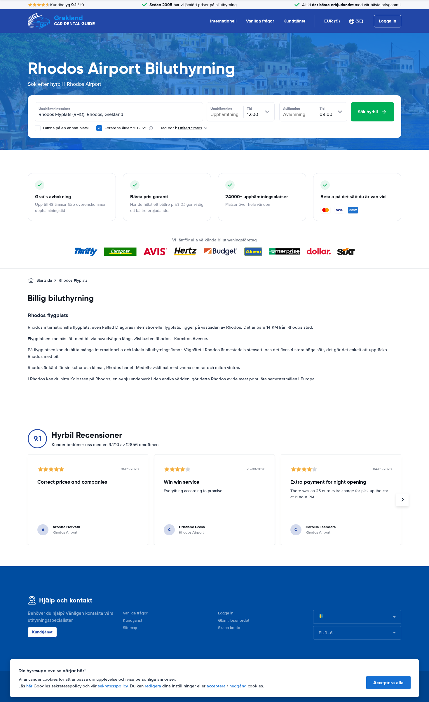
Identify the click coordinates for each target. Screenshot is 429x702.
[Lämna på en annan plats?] (38, 128)
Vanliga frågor (260, 21)
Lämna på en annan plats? (65, 128)
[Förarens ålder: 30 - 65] (99, 128)
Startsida (44, 280)
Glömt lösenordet (233, 620)
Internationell (223, 21)
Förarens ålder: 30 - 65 (125, 128)
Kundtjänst (294, 21)
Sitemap (130, 627)
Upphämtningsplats (54, 108)
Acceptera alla (388, 682)
